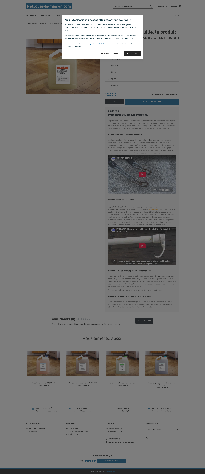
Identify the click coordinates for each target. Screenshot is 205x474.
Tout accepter (132, 54)
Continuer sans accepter (109, 54)
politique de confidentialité (96, 44)
